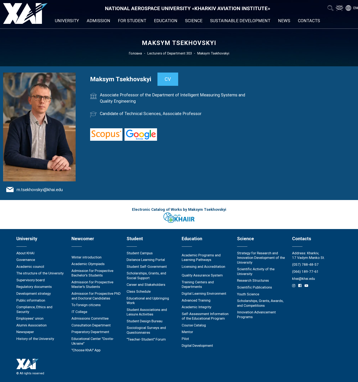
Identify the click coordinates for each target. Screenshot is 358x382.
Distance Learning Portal (146, 260)
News (284, 20)
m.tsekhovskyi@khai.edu (40, 189)
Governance (25, 260)
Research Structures (253, 280)
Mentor (187, 332)
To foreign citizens (86, 305)
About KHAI (25, 253)
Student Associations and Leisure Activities (147, 312)
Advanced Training (196, 300)
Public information (30, 300)
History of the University (35, 339)
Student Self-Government (147, 266)
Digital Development (197, 345)
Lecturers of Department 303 (169, 53)
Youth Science (248, 294)
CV (168, 79)
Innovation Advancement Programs (256, 314)
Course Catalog (194, 325)
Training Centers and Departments (198, 284)
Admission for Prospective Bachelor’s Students (92, 273)
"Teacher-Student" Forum (146, 339)
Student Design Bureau (144, 321)
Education (165, 20)
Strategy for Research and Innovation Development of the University (261, 257)
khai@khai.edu (303, 278)
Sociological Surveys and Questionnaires (146, 330)
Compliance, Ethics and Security (34, 309)
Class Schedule (139, 291)
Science (193, 20)
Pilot (185, 339)
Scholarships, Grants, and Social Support (146, 275)
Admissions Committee (90, 318)
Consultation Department (91, 325)
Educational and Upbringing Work (148, 300)
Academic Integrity (196, 307)
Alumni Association (31, 325)
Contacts (309, 20)
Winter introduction (86, 257)
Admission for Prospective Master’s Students (92, 284)
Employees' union (30, 318)
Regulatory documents (34, 287)
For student (132, 20)
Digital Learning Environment (204, 293)
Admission (98, 20)
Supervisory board (30, 280)
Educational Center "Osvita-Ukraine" (92, 341)
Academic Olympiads (88, 264)
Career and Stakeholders (146, 285)
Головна (135, 53)
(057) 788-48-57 (305, 264)
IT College (79, 312)
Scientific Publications (254, 287)
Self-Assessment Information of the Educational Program (205, 316)
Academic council (30, 266)
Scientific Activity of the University (256, 271)
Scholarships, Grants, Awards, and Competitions (260, 303)
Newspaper (25, 332)
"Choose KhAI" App (85, 350)
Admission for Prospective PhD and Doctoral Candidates (96, 295)
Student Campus (140, 253)
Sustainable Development (240, 20)
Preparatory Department (90, 332)
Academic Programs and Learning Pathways (201, 257)
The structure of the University (40, 273)
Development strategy (33, 293)
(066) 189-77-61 (305, 271)
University (67, 20)
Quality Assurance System (202, 275)
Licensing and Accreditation (203, 266)
